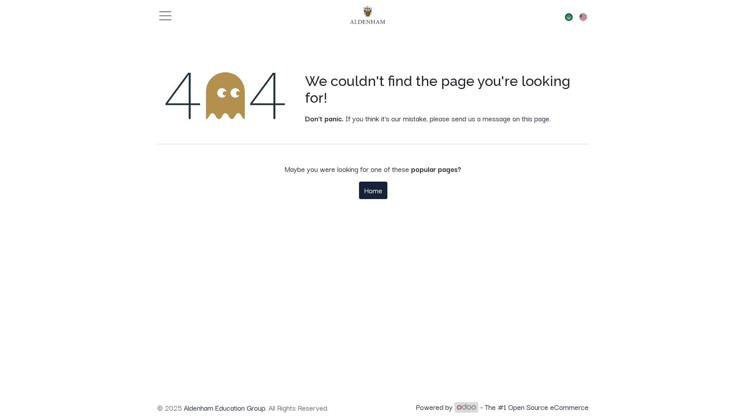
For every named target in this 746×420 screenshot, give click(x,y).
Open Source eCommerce (548, 406)
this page (535, 118)
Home (373, 190)
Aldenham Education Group (224, 407)
